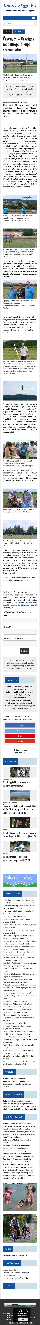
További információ (23, 1316)
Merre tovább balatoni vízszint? (15, 1001)
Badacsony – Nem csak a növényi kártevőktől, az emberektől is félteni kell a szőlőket (19, 1056)
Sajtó (16, 1270)
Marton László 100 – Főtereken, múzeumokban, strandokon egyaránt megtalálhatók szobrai (17, 1026)
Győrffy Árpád (14, 102)
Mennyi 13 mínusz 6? (14, 638)
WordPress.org (9, 1275)
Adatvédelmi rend (22, 1272)
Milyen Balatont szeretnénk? (14, 914)
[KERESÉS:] (20, 23)
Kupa (27, 716)
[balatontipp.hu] (20, 7)
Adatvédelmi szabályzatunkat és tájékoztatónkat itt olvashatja (20, 605)
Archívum (7, 1255)
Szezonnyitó (27, 719)
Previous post (21, 750)
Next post (18, 752)
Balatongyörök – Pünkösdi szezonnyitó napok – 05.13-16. (17, 858)
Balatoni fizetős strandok (13, 1318)
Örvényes (18, 719)
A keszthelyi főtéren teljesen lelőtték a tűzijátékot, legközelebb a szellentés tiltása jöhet (19, 996)
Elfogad (23, 1320)
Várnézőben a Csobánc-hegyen (16, 1151)
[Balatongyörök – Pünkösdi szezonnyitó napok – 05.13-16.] (20, 850)
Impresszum (8, 1270)
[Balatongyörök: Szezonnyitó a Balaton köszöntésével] (20, 776)
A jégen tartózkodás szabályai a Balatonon (19, 985)
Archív (5, 830)
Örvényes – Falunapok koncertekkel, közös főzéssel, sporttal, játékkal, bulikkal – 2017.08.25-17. (19, 809)
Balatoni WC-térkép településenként (18, 1103)
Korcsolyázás (9, 1320)
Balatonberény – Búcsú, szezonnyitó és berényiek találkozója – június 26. (20, 834)
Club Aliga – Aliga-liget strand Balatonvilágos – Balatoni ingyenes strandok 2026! (16, 919)
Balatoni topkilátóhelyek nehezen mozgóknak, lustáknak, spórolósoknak (20, 695)
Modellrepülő (8, 719)
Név (6, 615)
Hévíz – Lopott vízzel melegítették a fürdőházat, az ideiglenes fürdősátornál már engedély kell (20, 1039)
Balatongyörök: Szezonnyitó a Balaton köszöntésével (16, 783)
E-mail (7, 626)
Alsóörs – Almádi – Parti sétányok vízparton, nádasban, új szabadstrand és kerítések (18, 1018)
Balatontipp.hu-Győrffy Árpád (17, 1323)
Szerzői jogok (8, 1272)
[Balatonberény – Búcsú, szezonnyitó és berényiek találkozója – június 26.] (20, 827)
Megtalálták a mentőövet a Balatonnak (18, 1050)
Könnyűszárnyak (17, 716)
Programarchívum (10, 803)
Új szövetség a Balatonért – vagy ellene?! (18, 911)
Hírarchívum (7, 779)
